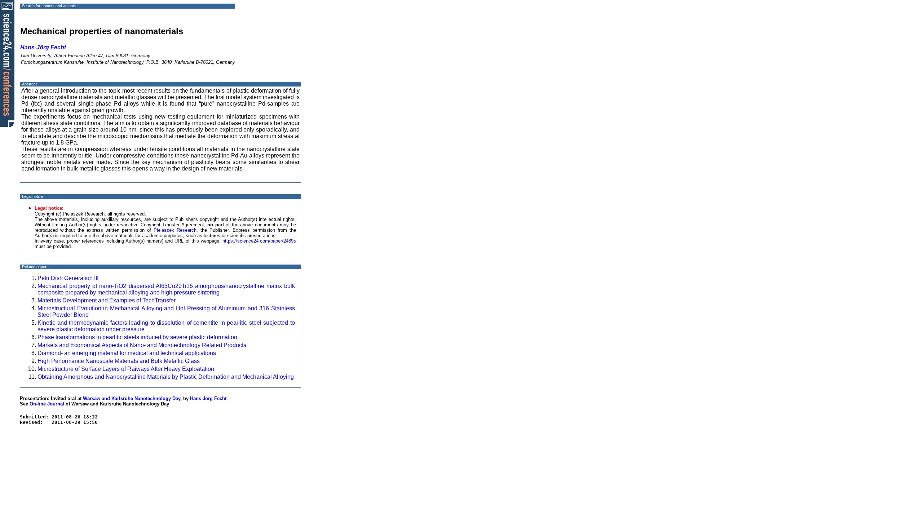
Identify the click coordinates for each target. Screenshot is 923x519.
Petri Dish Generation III (67, 278)
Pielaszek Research (175, 230)
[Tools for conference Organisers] (7, 63)
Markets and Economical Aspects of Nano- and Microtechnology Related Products (141, 345)
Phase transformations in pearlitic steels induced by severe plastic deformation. (138, 337)
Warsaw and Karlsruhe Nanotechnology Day (131, 398)
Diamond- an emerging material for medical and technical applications (126, 353)
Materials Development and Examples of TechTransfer (106, 300)
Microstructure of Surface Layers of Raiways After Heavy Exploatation (125, 369)
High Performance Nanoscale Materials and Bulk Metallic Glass (118, 361)
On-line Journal (47, 404)
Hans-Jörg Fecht (208, 398)
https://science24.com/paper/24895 (259, 241)
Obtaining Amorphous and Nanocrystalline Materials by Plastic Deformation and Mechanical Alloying (165, 377)
